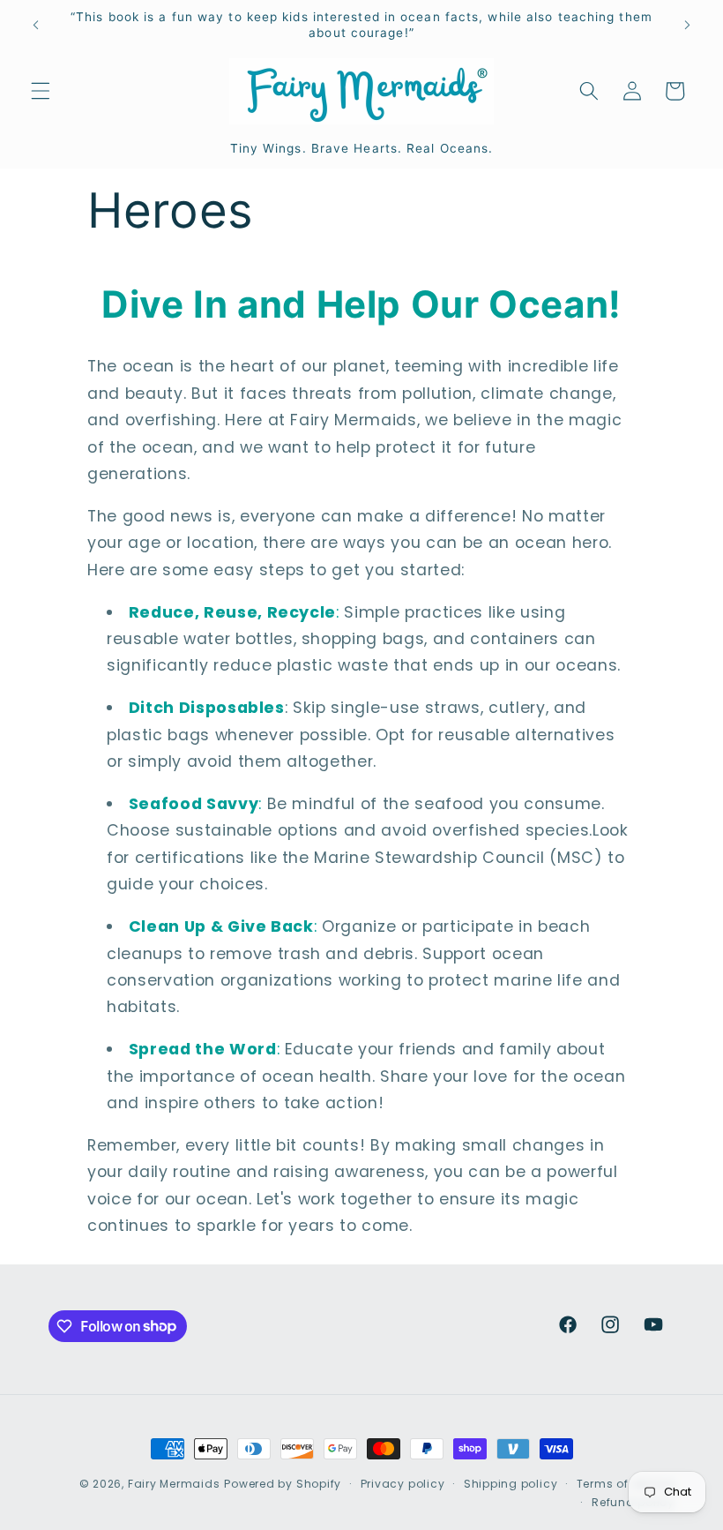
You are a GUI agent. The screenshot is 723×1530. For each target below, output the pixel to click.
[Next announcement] (686, 25)
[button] (40, 91)
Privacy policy (403, 1483)
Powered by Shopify (282, 1483)
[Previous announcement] (36, 25)
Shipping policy (511, 1483)
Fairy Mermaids (174, 1483)
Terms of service (626, 1483)
